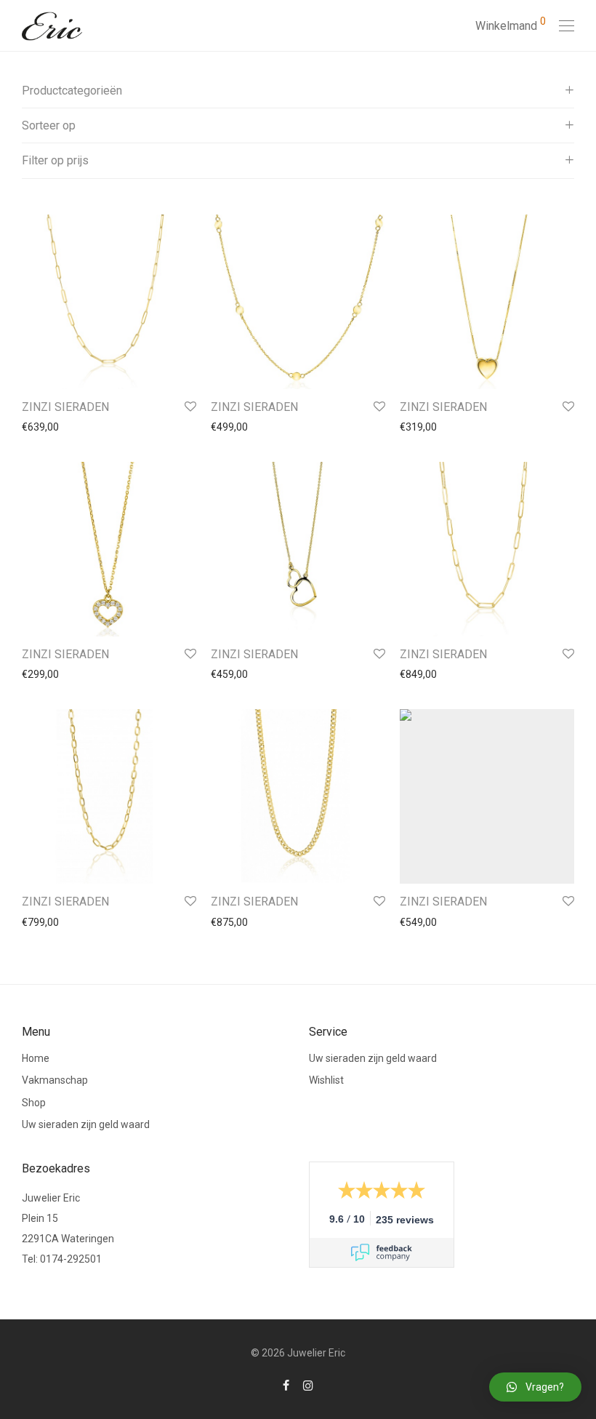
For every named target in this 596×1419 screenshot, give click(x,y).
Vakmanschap (55, 1080)
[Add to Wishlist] (189, 407)
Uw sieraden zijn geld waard (86, 1124)
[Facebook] (286, 1385)
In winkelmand (48, 427)
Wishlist (326, 1080)
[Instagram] (308, 1385)
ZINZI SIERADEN (65, 407)
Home (35, 1058)
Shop (34, 1102)
